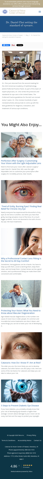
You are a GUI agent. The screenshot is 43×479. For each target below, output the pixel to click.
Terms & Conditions (8, 440)
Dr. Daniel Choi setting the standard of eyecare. (21, 36)
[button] (40, 11)
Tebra (30, 471)
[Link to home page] (18, 12)
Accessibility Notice (24, 440)
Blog (27, 35)
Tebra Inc (21, 435)
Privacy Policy (31, 435)
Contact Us (37, 440)
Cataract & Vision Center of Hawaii (12, 35)
